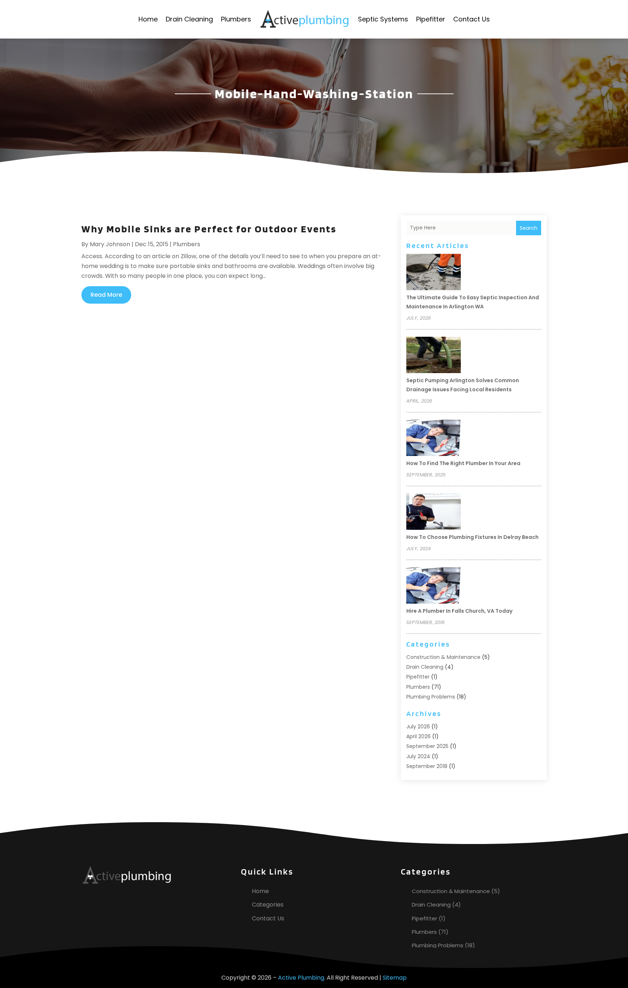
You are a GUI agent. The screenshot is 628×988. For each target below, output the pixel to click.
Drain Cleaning (189, 19)
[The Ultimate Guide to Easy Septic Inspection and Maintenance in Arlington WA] (433, 273)
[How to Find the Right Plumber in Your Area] (433, 439)
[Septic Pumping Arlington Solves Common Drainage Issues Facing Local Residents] (433, 356)
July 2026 (418, 726)
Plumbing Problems (430, 696)
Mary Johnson (110, 244)
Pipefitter (430, 19)
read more (106, 295)
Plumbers (236, 19)
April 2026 (418, 736)
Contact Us (471, 19)
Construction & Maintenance (443, 657)
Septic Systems (383, 19)
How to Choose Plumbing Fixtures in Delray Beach (472, 537)
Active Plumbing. (301, 977)
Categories (267, 904)
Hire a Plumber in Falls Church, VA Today (459, 611)
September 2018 (426, 766)
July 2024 (418, 756)
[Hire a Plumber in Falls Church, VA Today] (433, 586)
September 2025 (427, 746)
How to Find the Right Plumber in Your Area (463, 463)
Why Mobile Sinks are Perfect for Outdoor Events (209, 229)
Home (148, 19)
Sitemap (395, 977)
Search (529, 228)
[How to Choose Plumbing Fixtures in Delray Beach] (433, 512)
